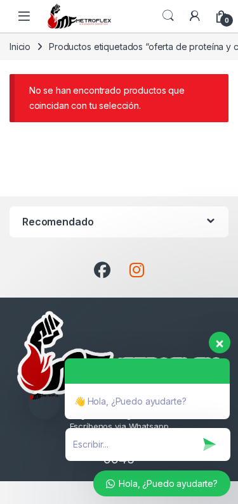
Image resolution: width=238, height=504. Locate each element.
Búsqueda (168, 16)
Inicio (20, 46)
